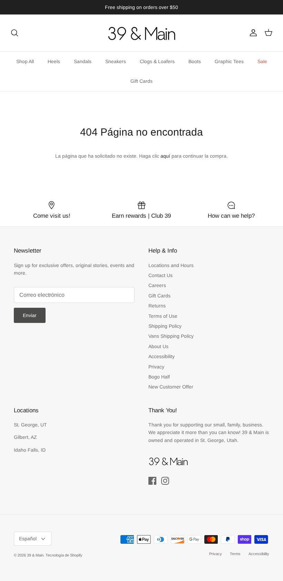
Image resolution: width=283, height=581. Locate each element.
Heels (54, 61)
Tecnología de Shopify (64, 555)
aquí (165, 156)
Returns (157, 305)
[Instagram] (165, 481)
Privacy (156, 367)
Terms (235, 554)
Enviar (30, 315)
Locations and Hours (171, 265)
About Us (158, 346)
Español (28, 538)
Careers (157, 285)
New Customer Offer (170, 387)
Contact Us (160, 275)
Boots (194, 61)
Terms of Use (162, 316)
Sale (262, 61)
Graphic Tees (229, 61)
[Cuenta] (251, 33)
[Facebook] (152, 481)
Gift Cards (141, 81)
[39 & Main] (141, 33)
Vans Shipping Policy (171, 336)
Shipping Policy (165, 326)
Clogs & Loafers (157, 61)
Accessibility (161, 356)
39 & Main (35, 555)
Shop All (25, 61)
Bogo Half (159, 377)
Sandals (82, 61)
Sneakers (115, 61)
